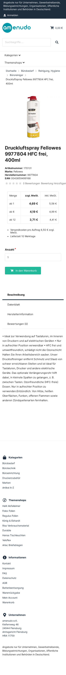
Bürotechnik (9, 468)
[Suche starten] (57, 42)
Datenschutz (9, 578)
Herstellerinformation (20, 314)
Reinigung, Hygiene (49, 70)
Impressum (8, 568)
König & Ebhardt (11, 520)
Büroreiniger (16, 75)
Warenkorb (8, 602)
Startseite (11, 70)
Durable (6, 530)
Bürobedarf (27, 70)
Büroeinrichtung (11, 473)
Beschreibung (16, 294)
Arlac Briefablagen (12, 545)
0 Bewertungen (31, 183)
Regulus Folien (10, 515)
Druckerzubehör (11, 478)
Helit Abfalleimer (11, 506)
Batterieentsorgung (13, 587)
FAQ (4, 573)
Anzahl (9, 249)
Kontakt (6, 563)
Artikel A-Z (8, 487)
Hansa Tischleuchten (13, 535)
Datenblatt (13, 304)
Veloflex (6, 540)
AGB (4, 582)
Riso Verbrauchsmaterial (15, 525)
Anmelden (12, 15)
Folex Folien (8, 510)
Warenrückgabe (11, 592)
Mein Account (9, 597)
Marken (6, 482)
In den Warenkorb (26, 270)
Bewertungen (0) (17, 323)
